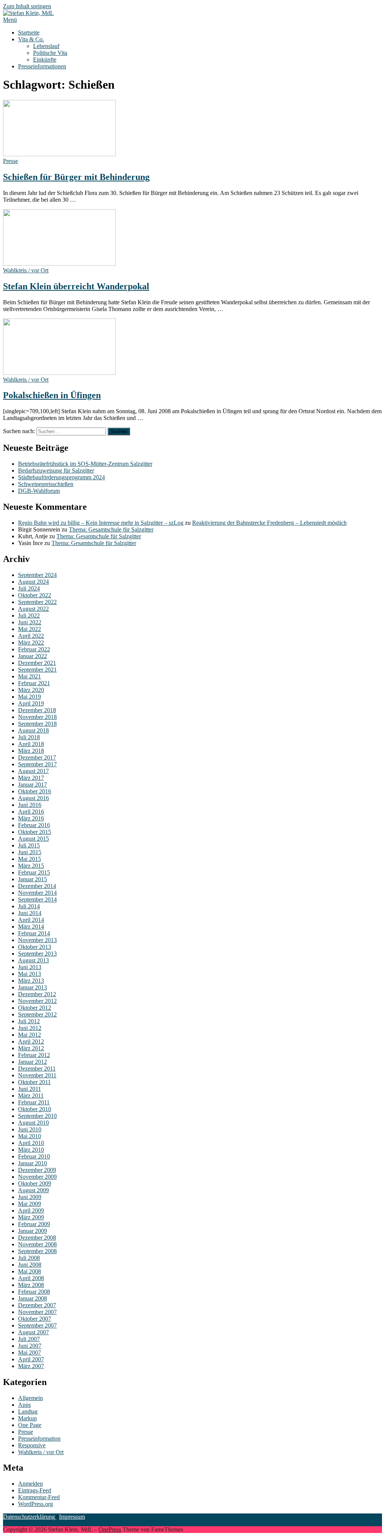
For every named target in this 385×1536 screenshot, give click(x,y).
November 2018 (37, 717)
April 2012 (31, 1041)
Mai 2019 (29, 696)
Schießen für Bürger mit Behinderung (76, 177)
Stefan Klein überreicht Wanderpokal (76, 286)
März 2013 (31, 980)
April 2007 (31, 1359)
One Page (29, 1425)
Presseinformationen (42, 66)
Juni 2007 (29, 1346)
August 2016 (33, 798)
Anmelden (30, 1483)
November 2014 (37, 893)
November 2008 (37, 1244)
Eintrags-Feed (34, 1490)
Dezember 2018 (37, 710)
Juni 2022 (29, 622)
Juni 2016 (29, 805)
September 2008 (37, 1251)
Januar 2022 (32, 656)
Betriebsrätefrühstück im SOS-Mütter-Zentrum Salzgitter (85, 464)
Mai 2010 (29, 1136)
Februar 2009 (34, 1224)
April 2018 (31, 744)
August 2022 (33, 609)
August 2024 (33, 581)
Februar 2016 (34, 825)
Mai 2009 (29, 1204)
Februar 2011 (34, 1102)
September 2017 (37, 764)
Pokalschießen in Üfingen (52, 395)
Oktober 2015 (34, 832)
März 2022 (31, 642)
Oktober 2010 (34, 1109)
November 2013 (37, 940)
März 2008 (31, 1285)
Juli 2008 (29, 1258)
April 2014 (31, 920)
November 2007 (37, 1312)
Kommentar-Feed (39, 1497)
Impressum (72, 1516)
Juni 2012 (29, 1028)
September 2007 (37, 1325)
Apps (24, 1405)
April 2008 (31, 1278)
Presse (10, 161)
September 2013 (37, 953)
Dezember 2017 (37, 757)
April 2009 (31, 1210)
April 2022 (31, 636)
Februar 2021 (34, 683)
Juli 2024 (29, 588)
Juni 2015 (29, 852)
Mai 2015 (29, 859)
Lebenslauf (46, 46)
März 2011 (31, 1095)
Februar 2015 (34, 872)
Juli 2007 (29, 1339)
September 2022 (37, 602)
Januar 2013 (32, 987)
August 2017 (33, 771)
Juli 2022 (29, 615)
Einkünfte (44, 59)
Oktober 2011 (34, 1082)
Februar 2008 (34, 1291)
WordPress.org (35, 1504)
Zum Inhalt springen (27, 6)
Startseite (28, 32)
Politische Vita (50, 53)
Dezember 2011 (37, 1068)
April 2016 (31, 811)
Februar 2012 (34, 1055)
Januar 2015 (32, 879)
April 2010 (31, 1143)
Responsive (31, 1445)
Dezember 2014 (37, 886)
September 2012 (37, 1014)
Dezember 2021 (37, 663)
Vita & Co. (31, 39)
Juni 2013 (29, 967)
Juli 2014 (29, 906)
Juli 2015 (29, 845)
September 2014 (37, 899)
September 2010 (37, 1116)
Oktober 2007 (34, 1318)
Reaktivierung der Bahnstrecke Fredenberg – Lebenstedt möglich (269, 523)
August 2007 (33, 1332)
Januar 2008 (32, 1298)
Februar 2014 (34, 933)
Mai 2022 (29, 629)
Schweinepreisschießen (45, 484)
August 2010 (33, 1122)
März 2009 (31, 1217)
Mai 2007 (29, 1352)
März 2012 (31, 1048)
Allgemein (30, 1398)
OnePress (110, 1529)
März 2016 (31, 818)
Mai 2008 (29, 1271)
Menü (10, 20)
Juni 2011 (29, 1089)
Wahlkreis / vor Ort (26, 270)
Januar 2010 (32, 1163)
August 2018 (33, 730)
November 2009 (37, 1177)
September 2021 (37, 669)
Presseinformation (39, 1438)
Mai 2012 (29, 1035)
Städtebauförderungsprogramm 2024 (61, 477)
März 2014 (31, 926)
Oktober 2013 (34, 947)
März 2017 (31, 778)
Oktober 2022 (34, 595)
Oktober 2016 (34, 791)
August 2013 (33, 960)
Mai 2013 (29, 974)
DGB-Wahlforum (39, 491)
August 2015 (33, 838)
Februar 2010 (34, 1156)
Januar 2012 (32, 1062)
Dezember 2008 (37, 1237)
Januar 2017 (32, 784)
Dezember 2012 (37, 994)
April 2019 (31, 703)
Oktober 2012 (34, 1007)
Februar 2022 (34, 649)
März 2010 (31, 1149)
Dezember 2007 (37, 1305)
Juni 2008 (29, 1264)
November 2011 (37, 1075)
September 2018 (37, 723)
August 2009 (33, 1190)
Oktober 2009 (34, 1183)
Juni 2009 (29, 1197)
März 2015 (31, 865)
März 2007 (31, 1366)
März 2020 (31, 690)
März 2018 (31, 751)
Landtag (28, 1411)
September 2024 (37, 575)
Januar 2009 (32, 1231)
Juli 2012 (29, 1021)
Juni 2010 (29, 1129)
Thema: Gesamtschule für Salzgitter (111, 529)
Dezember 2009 (37, 1170)
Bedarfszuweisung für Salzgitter (56, 470)
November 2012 (37, 1001)
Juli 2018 (29, 737)
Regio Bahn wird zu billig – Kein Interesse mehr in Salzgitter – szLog (100, 523)
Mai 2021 (29, 676)
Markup (27, 1418)
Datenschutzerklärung (29, 1516)
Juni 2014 (29, 913)
